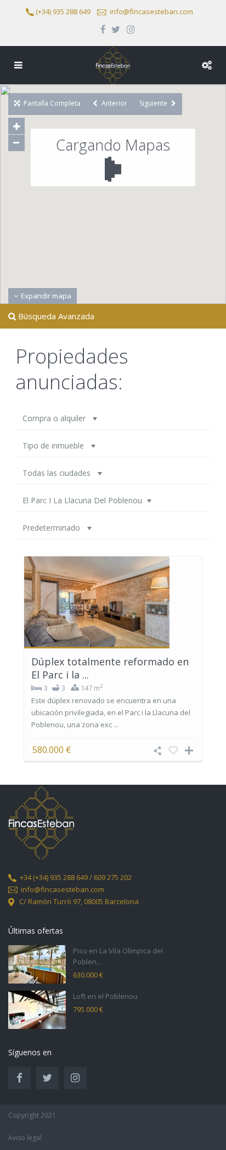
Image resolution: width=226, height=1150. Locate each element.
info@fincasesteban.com (151, 11)
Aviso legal (25, 1137)
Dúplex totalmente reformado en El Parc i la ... (110, 668)
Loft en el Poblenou (105, 996)
